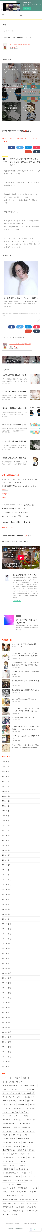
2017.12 (6, 929)
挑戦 (30, 1101)
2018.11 (6, 875)
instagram (5, 493)
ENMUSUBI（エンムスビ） (13, 1089)
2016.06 (6, 1017)
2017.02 (6, 978)
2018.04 (6, 909)
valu (26, 1146)
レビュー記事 (9, 1157)
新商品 (7, 1180)
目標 (22, 1161)
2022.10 (6, 766)
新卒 (31, 1150)
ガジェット (18, 1203)
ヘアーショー (8, 1184)
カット (31, 1157)
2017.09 (6, 943)
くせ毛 (24, 1112)
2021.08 (6, 796)
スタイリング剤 (9, 1139)
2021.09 (6, 791)
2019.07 (6, 845)
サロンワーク (9, 1188)
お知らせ (18, 1211)
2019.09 (6, 835)
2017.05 (6, 963)
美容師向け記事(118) (25, 313)
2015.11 (6, 1052)
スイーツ (7, 1142)
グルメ (7, 1203)
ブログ (31, 1207)
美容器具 (7, 1127)
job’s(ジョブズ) (9, 1101)
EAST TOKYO (9, 1150)
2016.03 (6, 1032)
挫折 (17, 1127)
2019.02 (6, 860)
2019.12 (6, 825)
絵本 (26, 1078)
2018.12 (6, 870)
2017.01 (6, 983)
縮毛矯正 (26, 1173)
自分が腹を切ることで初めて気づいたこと (25, 690)
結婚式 (17, 1120)
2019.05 (6, 850)
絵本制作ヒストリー (28, 1085)
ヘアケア (7, 1108)
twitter (4, 497)
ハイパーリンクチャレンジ (13, 1195)
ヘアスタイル (32, 1211)
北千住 (7, 1146)
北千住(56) (9, 313)
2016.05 (6, 1022)
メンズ (30, 1108)
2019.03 (6, 855)
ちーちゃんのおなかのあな (13, 1082)
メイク (21, 1157)
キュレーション (10, 1214)
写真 (6, 1211)
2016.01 (6, 1042)
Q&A (17, 1176)
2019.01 (6, 865)
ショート (7, 1116)
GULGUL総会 (25, 1123)
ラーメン (7, 1131)
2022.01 (6, 776)
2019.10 (6, 830)
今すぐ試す (26, 8)
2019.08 (6, 840)
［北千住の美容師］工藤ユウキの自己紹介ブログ (17, 375)
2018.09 (6, 885)
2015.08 (6, 1066)
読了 (5, 1154)
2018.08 (6, 889)
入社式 (6, 1135)
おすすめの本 (28, 1093)
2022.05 (6, 771)
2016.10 (6, 998)
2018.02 (6, 919)
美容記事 (8, 1207)
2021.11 (6, 781)
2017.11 (6, 934)
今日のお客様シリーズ (29, 1199)
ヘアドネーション (10, 1161)
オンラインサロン (10, 1112)
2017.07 (6, 953)
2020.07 (6, 816)
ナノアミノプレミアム (11, 1093)
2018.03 (6, 914)
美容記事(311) (33, 313)
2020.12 (6, 806)
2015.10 (6, 1057)
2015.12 (6, 1047)
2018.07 (6, 894)
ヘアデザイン (28, 1116)
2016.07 (6, 1012)
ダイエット (25, 1154)
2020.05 (6, 821)
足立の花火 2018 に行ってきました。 (24, 717)
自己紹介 (21, 1184)
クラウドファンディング (12, 1097)
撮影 (28, 1180)
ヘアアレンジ (29, 1176)
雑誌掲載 (7, 1120)
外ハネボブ (19, 1108)
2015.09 (6, 1061)
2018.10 (6, 880)
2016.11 (6, 993)
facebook (5, 490)
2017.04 (6, 968)
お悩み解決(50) (16, 313)
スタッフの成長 (9, 1104)
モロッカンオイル (20, 1135)
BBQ (21, 1101)
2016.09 (6, 1002)
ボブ (17, 1116)
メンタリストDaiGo (10, 1085)
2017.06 (6, 958)
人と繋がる (22, 1169)
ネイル (16, 1146)
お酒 (17, 1142)
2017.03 (6, 973)
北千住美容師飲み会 (11, 1173)
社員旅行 (30, 1089)
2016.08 (6, 1007)
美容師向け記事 (10, 1199)
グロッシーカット (10, 1165)
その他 (20, 1207)
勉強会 (22, 1150)
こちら (25, 130)
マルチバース (29, 1120)
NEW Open (28, 1142)
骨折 (17, 1078)
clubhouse (7, 1078)
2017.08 (6, 948)
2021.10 (6, 786)
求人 (17, 1131)
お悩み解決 (8, 1169)
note (32, 1104)
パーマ (34, 1188)
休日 (33, 1192)
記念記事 (18, 1180)
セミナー (32, 1203)
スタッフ (22, 1192)
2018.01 (6, 924)
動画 (22, 1165)
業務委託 (22, 1104)
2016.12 (6, 988)
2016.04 (6, 1027)
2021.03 (6, 801)
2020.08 (6, 811)
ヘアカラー (8, 1192)
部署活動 (22, 1188)
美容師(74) (4, 313)
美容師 (26, 1127)
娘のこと (29, 1097)
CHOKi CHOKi (24, 1139)
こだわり (7, 1176)
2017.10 (6, 939)
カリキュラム (28, 1131)
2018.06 (6, 899)
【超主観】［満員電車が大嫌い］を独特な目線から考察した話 (22, 408)
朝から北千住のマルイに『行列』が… (24, 699)
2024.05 (6, 762)
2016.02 (6, 1037)
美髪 (14, 1154)
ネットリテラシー (10, 1123)
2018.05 (6, 904)
